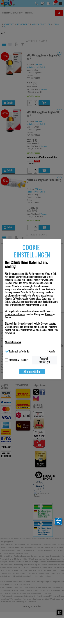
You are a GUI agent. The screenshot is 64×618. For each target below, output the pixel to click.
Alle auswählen (32, 371)
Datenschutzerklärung (15, 314)
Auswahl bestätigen (44, 360)
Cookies (49, 314)
